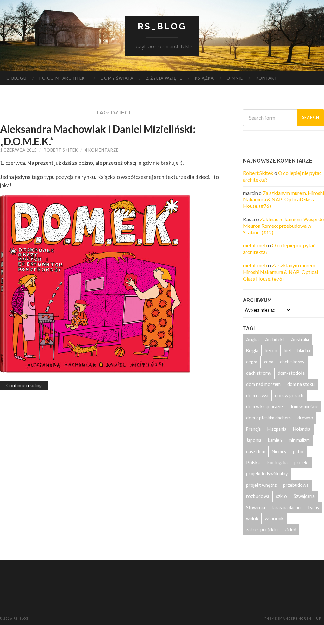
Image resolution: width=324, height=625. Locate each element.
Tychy (313, 507)
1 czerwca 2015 (18, 149)
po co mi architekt (63, 78)
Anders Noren (297, 618)
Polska (253, 462)
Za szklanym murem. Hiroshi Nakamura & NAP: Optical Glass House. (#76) (283, 199)
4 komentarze (102, 149)
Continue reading (24, 385)
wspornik (274, 518)
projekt (301, 462)
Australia (300, 339)
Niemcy (279, 451)
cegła (251, 361)
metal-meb (255, 245)
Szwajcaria (304, 496)
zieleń (290, 529)
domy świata (117, 78)
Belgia (252, 350)
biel (287, 350)
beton (271, 350)
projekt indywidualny (267, 473)
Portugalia (277, 462)
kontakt (266, 78)
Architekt (274, 339)
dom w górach (289, 395)
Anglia (252, 339)
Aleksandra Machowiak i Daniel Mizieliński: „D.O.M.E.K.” (98, 135)
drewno (305, 417)
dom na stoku (301, 384)
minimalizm (299, 440)
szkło (281, 496)
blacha (303, 350)
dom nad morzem (263, 384)
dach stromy (258, 373)
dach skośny (292, 361)
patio (298, 451)
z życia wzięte (164, 78)
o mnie (235, 78)
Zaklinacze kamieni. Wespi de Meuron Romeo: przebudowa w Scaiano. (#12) (283, 225)
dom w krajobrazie (264, 406)
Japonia (253, 440)
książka (204, 78)
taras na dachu (286, 507)
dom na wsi (257, 395)
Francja (253, 429)
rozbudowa (257, 496)
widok (252, 518)
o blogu (16, 78)
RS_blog (162, 26)
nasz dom (255, 451)
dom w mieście (304, 406)
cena (268, 361)
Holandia (301, 429)
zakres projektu (262, 529)
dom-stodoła (291, 373)
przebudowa (295, 485)
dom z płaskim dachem (268, 417)
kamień (275, 440)
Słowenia (255, 507)
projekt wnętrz (261, 485)
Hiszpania (276, 429)
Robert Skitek (61, 149)
